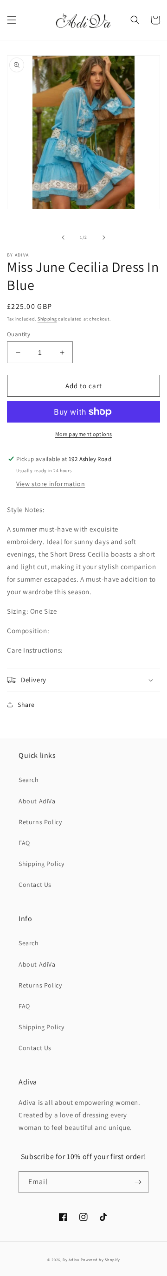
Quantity (18, 334)
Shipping (47, 319)
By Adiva (71, 1259)
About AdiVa (37, 801)
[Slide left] (63, 237)
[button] (11, 20)
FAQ (24, 843)
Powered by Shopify (100, 1259)
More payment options (83, 433)
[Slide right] (104, 237)
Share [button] (26, 704)
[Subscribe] (138, 1182)
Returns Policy (40, 822)
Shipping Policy (41, 863)
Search (29, 780)
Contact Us (35, 884)
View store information (50, 484)
